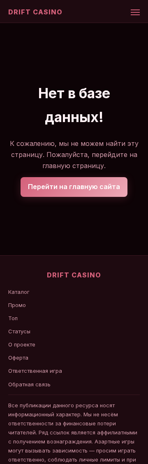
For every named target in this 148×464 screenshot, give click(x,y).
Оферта (18, 357)
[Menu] (135, 12)
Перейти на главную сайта (74, 186)
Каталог (19, 292)
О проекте (21, 344)
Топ (13, 318)
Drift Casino (35, 12)
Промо (17, 305)
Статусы (19, 331)
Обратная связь (29, 384)
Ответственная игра (35, 370)
